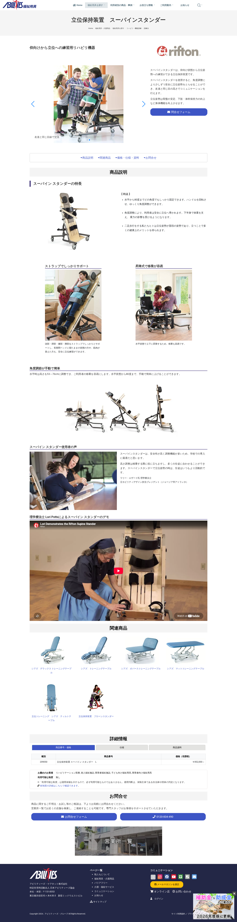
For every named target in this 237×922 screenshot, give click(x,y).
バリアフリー (101, 883)
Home (79, 5)
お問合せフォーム (76, 816)
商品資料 (177, 747)
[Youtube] (173, 876)
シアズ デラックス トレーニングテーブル (51, 670)
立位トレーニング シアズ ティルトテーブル (51, 718)
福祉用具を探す (95, 5)
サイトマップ (99, 901)
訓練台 (146, 28)
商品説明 (87, 157)
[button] (87, 140)
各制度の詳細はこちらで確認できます (59, 785)
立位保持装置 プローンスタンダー (96, 716)
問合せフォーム (180, 112)
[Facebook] (166, 876)
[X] (153, 877)
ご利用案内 (165, 5)
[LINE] (180, 876)
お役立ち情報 (146, 5)
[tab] (63, 747)
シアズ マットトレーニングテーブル (185, 668)
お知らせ (184, 5)
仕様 (122, 747)
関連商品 (105, 157)
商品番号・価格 (63, 747)
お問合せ (151, 157)
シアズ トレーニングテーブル (96, 668)
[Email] (194, 876)
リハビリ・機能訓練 (134, 28)
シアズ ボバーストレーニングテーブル (141, 668)
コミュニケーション (104, 891)
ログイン (158, 898)
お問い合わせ (183, 891)
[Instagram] (160, 876)
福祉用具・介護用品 (102, 28)
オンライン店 (162, 891)
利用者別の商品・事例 (121, 5)
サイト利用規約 (178, 914)
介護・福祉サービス (104, 887)
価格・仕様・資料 (128, 157)
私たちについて (102, 874)
